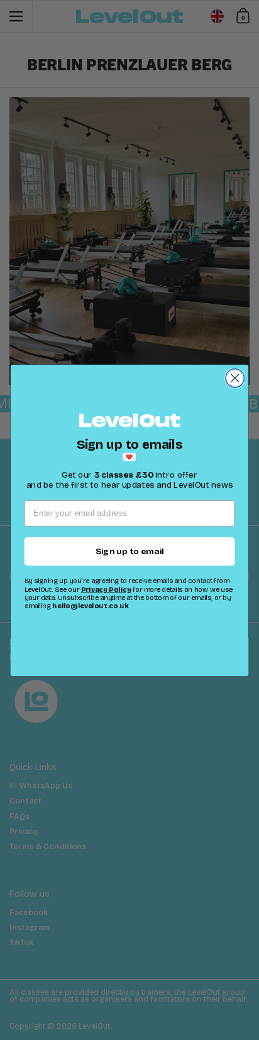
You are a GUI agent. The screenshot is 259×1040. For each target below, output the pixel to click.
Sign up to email (129, 551)
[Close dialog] (235, 377)
